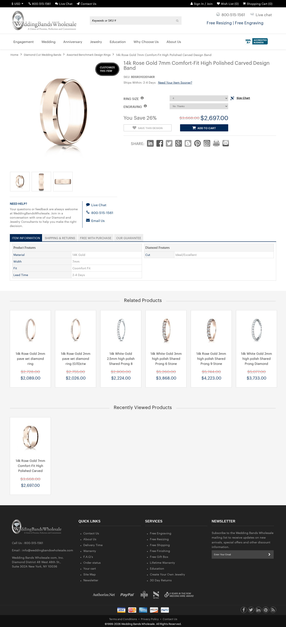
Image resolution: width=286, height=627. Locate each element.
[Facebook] (244, 611)
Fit (15, 268)
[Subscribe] (269, 554)
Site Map (89, 574)
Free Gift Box (159, 556)
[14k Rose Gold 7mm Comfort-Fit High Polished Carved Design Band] (30, 437)
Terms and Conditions (123, 619)
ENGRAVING (133, 106)
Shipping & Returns (60, 237)
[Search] (177, 20)
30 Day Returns (161, 580)
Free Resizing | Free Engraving (235, 22)
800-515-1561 (41, 3)
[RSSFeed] (273, 611)
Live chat (264, 14)
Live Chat (65, 3)
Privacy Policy (150, 619)
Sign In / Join (203, 3)
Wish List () (230, 3)
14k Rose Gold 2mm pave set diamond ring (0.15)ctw (75, 358)
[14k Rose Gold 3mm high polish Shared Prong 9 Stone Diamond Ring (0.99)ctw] (211, 330)
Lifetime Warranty (162, 562)
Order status (92, 562)
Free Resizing (159, 539)
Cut (147, 255)
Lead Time (20, 275)
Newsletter (90, 580)
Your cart (89, 568)
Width (17, 261)
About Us (89, 539)
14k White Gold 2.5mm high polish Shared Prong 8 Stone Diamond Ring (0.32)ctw (121, 363)
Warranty (89, 551)
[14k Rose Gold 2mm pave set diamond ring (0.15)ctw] (75, 330)
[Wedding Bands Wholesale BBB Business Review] (144, 595)
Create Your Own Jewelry (167, 574)
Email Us (97, 220)
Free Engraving (160, 533)
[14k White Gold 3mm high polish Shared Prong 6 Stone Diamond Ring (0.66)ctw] (166, 330)
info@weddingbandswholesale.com (47, 550)
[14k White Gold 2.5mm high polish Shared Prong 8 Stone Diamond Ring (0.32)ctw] (121, 330)
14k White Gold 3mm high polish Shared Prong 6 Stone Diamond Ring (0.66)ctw (166, 363)
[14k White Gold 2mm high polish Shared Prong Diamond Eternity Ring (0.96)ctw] (256, 330)
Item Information (26, 237)
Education (157, 568)
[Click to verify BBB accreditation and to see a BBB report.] (256, 40)
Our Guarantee (128, 237)
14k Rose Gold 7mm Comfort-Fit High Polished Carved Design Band (30, 468)
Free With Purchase (95, 237)
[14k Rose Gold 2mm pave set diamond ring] (30, 330)
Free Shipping (160, 545)
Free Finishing (160, 551)
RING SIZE (132, 98)
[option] (30, 348)
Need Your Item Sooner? (175, 82)
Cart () (259, 3)
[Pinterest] (266, 611)
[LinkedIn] (258, 611)
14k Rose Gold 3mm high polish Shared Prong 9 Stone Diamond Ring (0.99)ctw (211, 363)
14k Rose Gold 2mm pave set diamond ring (30, 358)
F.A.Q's (88, 556)
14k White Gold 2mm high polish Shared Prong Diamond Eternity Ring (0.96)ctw (256, 363)
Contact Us (88, 3)
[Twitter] (251, 611)
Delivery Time (93, 545)
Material (19, 255)
